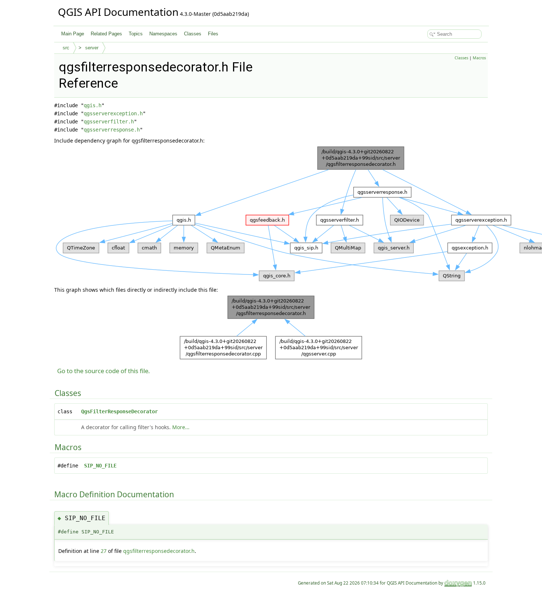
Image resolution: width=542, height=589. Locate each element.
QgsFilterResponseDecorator (119, 411)
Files (213, 33)
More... (181, 427)
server (91, 47)
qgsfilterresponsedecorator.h (159, 550)
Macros (479, 57)
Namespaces (163, 33)
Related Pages (106, 33)
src (66, 47)
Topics (136, 33)
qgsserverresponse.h (112, 130)
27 (104, 550)
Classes (192, 33)
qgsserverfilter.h (109, 122)
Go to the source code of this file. (103, 371)
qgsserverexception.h (113, 113)
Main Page (72, 33)
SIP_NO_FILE (100, 466)
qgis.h (92, 105)
